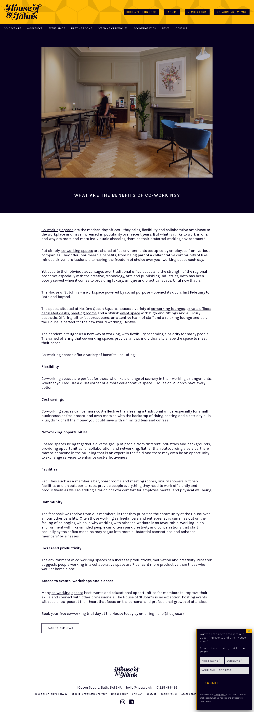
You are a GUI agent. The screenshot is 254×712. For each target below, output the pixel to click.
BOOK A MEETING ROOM (141, 12)
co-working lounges (168, 309)
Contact (181, 28)
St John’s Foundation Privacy (89, 694)
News (166, 28)
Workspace (35, 28)
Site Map (137, 694)
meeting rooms (84, 313)
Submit (211, 683)
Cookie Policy (169, 694)
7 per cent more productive (155, 564)
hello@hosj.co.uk (169, 613)
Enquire (172, 12)
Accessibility (189, 694)
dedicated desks (55, 313)
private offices (199, 309)
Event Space (57, 28)
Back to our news (60, 628)
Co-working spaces (57, 230)
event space (130, 313)
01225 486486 (167, 687)
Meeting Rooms (82, 28)
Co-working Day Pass (232, 12)
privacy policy (220, 694)
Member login (197, 12)
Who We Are (12, 28)
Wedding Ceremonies (113, 28)
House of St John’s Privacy (51, 694)
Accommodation (145, 28)
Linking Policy (119, 694)
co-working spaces (77, 251)
